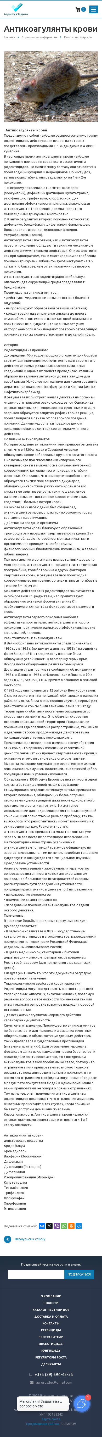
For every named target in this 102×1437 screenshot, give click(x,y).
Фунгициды (51, 1350)
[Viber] (57, 1226)
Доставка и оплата (51, 1316)
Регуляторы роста (51, 1357)
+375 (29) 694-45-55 (54, 1374)
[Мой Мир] (79, 1226)
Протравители (51, 1337)
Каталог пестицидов (51, 1309)
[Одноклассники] (71, 1226)
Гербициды (51, 1330)
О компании (51, 1296)
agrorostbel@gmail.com (54, 1382)
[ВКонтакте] (42, 1226)
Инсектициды (51, 1343)
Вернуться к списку (30, 1239)
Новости (51, 1303)
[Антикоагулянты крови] (51, 86)
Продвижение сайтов (42, 1423)
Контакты (51, 1323)
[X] (49, 1226)
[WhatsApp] (64, 1226)
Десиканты (51, 1364)
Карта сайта (51, 1419)
